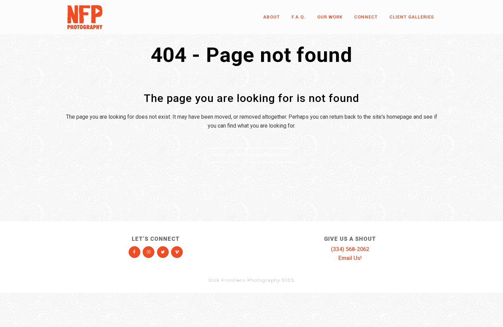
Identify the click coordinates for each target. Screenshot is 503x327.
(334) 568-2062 (350, 249)
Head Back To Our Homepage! (252, 155)
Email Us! (350, 258)
